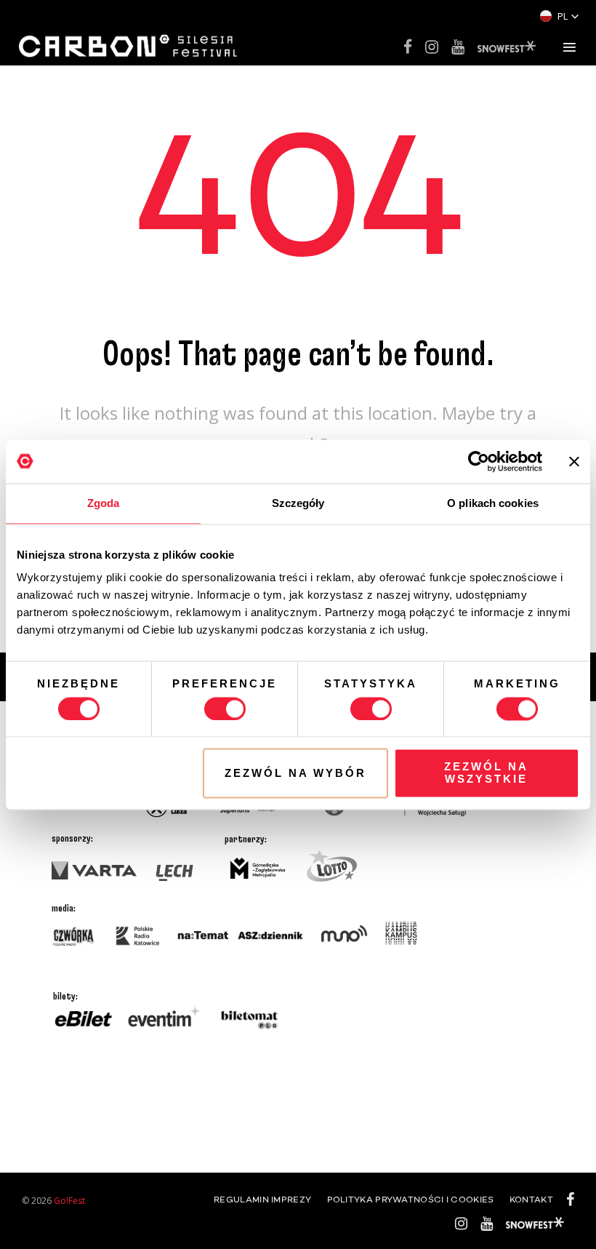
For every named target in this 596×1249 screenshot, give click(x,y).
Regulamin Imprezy (262, 1200)
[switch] (225, 708)
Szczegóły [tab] (298, 503)
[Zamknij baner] (574, 461)
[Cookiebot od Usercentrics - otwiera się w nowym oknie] (478, 461)
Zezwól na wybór (295, 773)
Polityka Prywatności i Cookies (410, 1200)
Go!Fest (69, 1200)
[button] (559, 16)
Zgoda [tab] (103, 503)
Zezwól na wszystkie (486, 773)
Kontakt (531, 1200)
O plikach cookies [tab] (493, 503)
